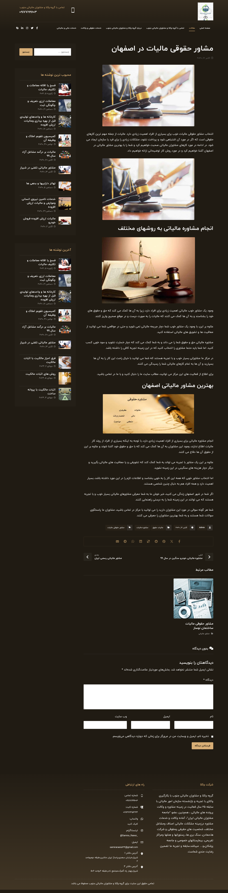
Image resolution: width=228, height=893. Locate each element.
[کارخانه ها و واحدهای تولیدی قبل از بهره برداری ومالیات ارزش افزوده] (65, 121)
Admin (202, 527)
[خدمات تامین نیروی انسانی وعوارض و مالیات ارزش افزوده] (65, 203)
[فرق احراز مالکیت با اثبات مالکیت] (65, 362)
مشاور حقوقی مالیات (115, 527)
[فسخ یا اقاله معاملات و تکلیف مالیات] (65, 90)
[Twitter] (32, 28)
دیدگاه (208, 680)
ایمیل (166, 716)
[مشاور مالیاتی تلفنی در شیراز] (65, 172)
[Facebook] (37, 28)
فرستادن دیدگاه (202, 745)
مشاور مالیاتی (204, 633)
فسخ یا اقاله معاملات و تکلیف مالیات (41, 87)
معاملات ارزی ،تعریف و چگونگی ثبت (41, 103)
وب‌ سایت (121, 716)
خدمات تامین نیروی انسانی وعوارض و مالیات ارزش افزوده (39, 203)
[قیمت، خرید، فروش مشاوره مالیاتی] (205, 11)
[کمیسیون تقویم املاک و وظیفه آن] (65, 140)
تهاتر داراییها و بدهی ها (41, 183)
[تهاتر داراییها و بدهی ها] (65, 188)
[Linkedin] (22, 28)
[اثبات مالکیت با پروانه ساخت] (65, 394)
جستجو (25, 52)
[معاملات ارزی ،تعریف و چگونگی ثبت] (65, 105)
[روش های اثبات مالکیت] (65, 378)
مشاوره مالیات (142, 527)
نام (211, 716)
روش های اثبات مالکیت (41, 374)
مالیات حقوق (158, 527)
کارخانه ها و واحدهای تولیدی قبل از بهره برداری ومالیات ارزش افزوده (38, 121)
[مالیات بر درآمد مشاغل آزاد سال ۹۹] (65, 156)
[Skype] (17, 28)
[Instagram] (27, 28)
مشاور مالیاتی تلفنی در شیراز (38, 168)
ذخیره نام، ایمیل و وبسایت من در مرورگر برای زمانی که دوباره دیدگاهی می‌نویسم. (160, 736)
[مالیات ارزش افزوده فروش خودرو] (65, 223)
